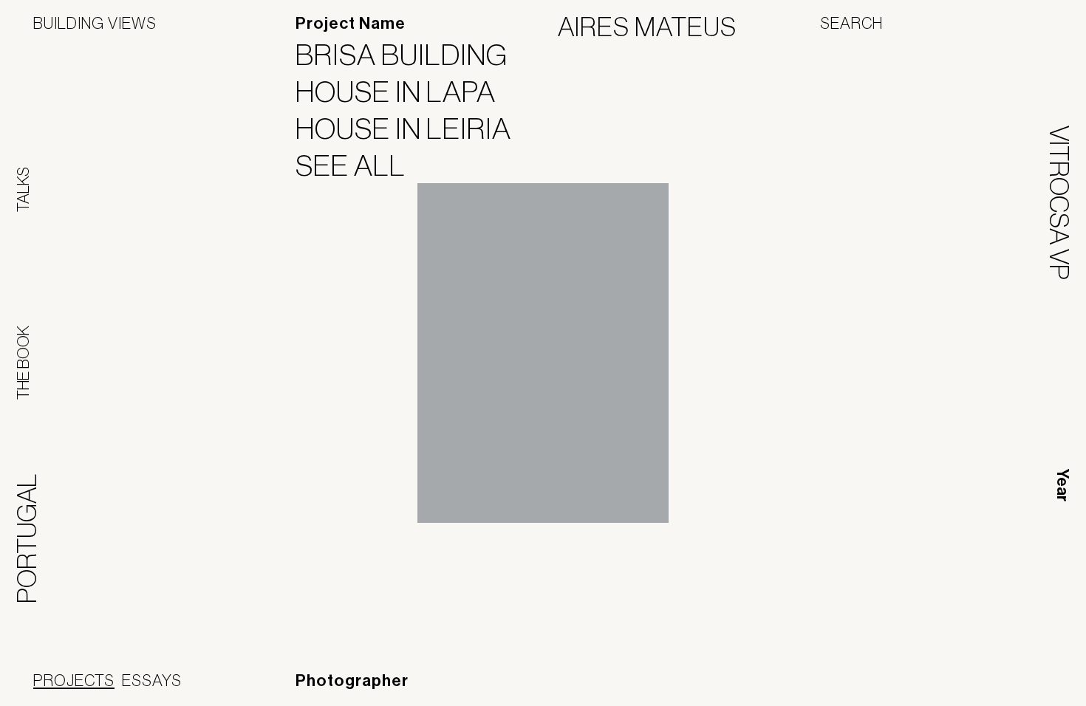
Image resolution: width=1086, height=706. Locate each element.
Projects (74, 680)
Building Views (95, 23)
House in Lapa (405, 91)
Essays (152, 680)
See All (360, 165)
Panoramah (919, 687)
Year (1062, 485)
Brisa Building (411, 54)
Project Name (351, 23)
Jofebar (1014, 681)
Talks (23, 189)
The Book (23, 363)
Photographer (352, 680)
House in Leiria (412, 128)
